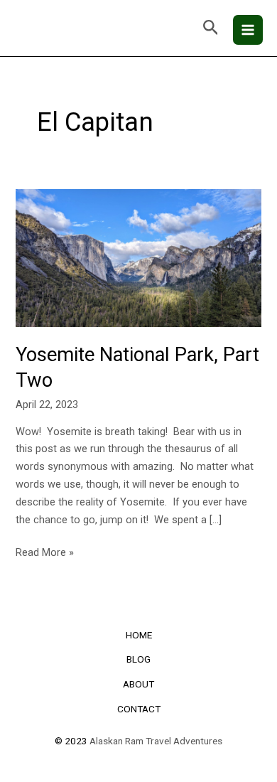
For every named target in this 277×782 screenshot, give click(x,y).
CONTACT (139, 708)
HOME (139, 635)
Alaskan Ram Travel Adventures (155, 740)
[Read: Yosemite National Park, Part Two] (138, 257)
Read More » (45, 551)
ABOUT (138, 684)
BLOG (138, 659)
